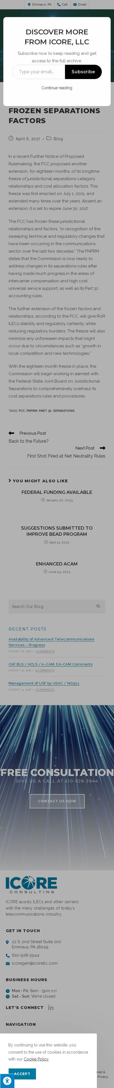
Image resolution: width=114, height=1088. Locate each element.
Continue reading (57, 88)
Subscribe (83, 71)
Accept (22, 1074)
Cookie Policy (36, 1059)
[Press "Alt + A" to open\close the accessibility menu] (7, 1081)
